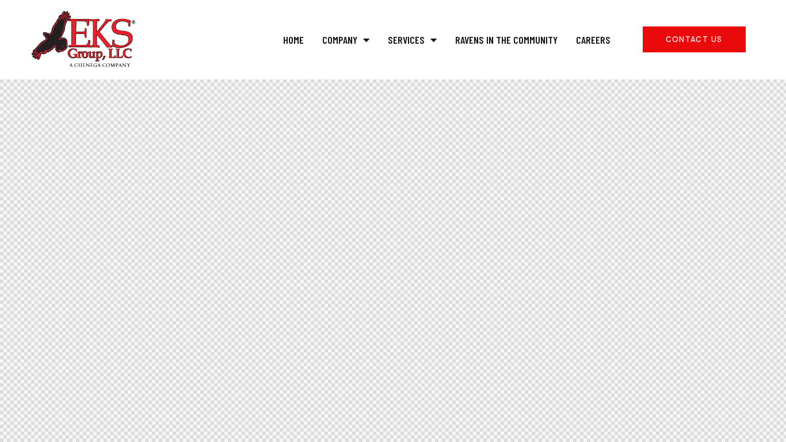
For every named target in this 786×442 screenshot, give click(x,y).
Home (293, 39)
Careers (593, 39)
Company (339, 39)
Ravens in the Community (506, 39)
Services (406, 39)
